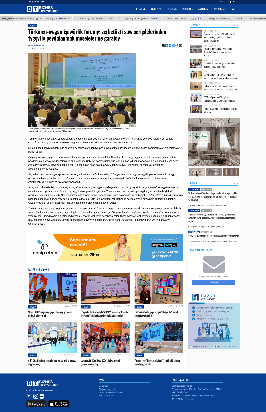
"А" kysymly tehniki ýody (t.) (119, 18)
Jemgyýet (33, 25)
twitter (29, 396)
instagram (35, 396)
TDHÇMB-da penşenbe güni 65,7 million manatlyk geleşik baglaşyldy (219, 65)
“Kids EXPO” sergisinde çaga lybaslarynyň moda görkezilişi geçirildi (50, 313)
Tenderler (195, 183)
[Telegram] (173, 45)
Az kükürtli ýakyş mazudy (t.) (74, 18)
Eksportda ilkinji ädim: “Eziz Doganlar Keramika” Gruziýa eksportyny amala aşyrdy (218, 52)
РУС (234, 2)
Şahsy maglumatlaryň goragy (111, 392)
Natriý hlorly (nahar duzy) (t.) (163, 18)
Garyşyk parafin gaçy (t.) (205, 18)
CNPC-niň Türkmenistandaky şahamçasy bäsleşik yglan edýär (213, 235)
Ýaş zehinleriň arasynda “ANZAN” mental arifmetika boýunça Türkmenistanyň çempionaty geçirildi (104, 313)
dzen (41, 396)
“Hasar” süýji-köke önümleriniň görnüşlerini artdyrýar (220, 110)
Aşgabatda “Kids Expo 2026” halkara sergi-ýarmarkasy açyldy (101, 362)
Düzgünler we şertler (107, 389)
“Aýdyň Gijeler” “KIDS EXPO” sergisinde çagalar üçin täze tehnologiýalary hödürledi (220, 76)
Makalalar (156, 9)
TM (227, 2)
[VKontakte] (170, 45)
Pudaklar (171, 9)
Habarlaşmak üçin (106, 396)
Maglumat (202, 9)
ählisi (235, 25)
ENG (221, 2)
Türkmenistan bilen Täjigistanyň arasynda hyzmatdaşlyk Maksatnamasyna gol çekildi (220, 87)
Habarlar (195, 25)
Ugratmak (214, 282)
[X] (163, 45)
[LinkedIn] (166, 45)
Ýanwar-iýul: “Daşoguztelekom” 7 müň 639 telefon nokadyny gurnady (157, 362)
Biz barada (103, 386)
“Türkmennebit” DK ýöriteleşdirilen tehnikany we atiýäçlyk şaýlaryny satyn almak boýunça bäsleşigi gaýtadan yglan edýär (212, 218)
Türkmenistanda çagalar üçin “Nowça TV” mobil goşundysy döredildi (156, 313)
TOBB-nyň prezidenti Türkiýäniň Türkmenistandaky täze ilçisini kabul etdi (219, 99)
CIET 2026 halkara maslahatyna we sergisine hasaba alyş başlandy (52, 362)
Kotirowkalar (219, 9)
